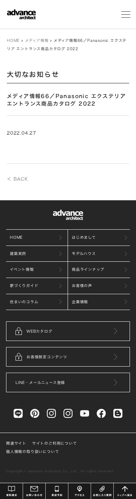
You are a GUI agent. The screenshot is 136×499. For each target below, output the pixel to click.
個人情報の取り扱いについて (32, 451)
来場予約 (57, 491)
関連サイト (16, 443)
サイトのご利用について (54, 443)
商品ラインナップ (88, 269)
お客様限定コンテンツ (46, 357)
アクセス (79, 491)
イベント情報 (22, 269)
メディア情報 (37, 40)
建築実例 (18, 253)
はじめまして (84, 237)
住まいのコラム (24, 302)
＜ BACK (17, 179)
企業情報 (80, 302)
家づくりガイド (24, 285)
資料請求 (11, 491)
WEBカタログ (39, 331)
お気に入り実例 (102, 491)
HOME (13, 40)
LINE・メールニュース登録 (40, 382)
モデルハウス (84, 253)
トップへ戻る (125, 491)
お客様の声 (82, 285)
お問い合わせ (34, 491)
